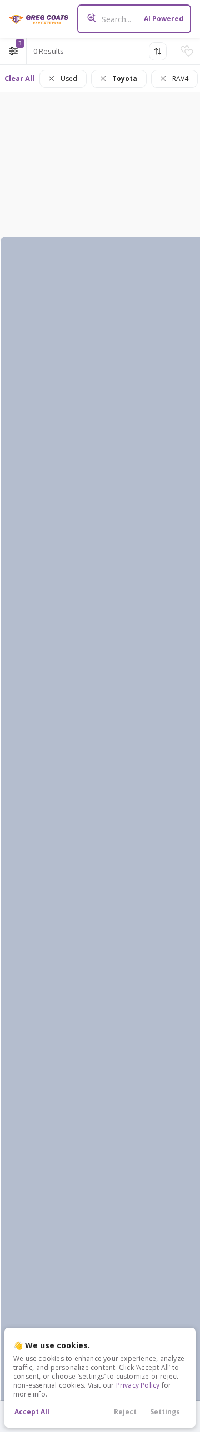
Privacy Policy (138, 1385)
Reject (125, 1411)
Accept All (31, 1411)
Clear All (19, 78)
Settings (165, 1411)
